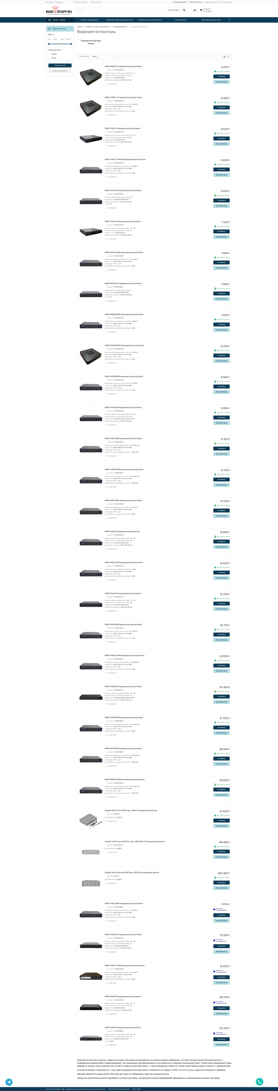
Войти (219, 2)
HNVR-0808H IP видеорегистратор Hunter (123, 996)
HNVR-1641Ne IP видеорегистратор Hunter (123, 407)
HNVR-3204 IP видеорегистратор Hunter (122, 531)
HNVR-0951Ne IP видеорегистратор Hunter (123, 283)
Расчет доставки (96, 2)
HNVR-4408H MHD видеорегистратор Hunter (124, 469)
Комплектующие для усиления (150, 20)
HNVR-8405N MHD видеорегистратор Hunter (124, 314)
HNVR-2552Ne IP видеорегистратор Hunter (123, 934)
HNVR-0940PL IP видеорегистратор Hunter (123, 66)
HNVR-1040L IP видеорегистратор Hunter (123, 128)
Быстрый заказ (221, 82)
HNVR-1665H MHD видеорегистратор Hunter (124, 717)
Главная (79, 27)
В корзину (221, 76)
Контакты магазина (80, 2)
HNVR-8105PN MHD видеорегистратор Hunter (124, 345)
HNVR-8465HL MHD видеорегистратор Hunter (125, 655)
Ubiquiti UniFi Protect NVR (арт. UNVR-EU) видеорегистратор (131, 810)
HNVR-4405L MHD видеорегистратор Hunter (124, 252)
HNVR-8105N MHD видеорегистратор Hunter (124, 376)
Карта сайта (136, 1089)
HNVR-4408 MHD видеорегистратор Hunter (123, 438)
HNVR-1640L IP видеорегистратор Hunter (123, 221)
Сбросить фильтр (60, 71)
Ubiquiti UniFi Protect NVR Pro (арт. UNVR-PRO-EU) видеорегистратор (135, 841)
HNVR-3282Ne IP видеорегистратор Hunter (123, 686)
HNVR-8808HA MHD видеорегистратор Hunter (125, 779)
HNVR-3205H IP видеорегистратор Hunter (123, 1027)
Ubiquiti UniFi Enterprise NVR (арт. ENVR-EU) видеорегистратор (132, 872)
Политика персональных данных (119, 1089)
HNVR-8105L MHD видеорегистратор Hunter (124, 903)
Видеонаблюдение (120, 27)
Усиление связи (180, 20)
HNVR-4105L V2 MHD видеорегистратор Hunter (125, 159)
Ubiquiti (119, 817)
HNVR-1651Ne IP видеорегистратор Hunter (123, 190)
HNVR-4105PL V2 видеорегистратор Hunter (123, 97)
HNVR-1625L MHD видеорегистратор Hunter (124, 562)
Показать (58, 65)
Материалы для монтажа (211, 20)
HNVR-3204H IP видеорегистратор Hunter (123, 593)
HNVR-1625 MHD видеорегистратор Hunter (123, 748)
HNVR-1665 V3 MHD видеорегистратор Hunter (125, 965)
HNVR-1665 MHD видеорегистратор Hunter (123, 624)
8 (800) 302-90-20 (179, 1070)
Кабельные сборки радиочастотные (119, 20)
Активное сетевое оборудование (97, 27)
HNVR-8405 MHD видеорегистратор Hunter (123, 500)
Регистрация (227, 2)
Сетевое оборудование (89, 20)
